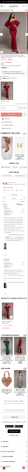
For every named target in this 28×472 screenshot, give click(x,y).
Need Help (5, 441)
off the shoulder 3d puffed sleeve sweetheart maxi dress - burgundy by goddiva (7, 322)
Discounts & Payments (9, 461)
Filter (6, 204)
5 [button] (26, 52)
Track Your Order (14, 431)
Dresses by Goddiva (6, 175)
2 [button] (22, 52)
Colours (4, 78)
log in (23, 73)
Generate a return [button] (14, 435)
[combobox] (12, 10)
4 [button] (25, 52)
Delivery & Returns (8, 456)
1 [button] (21, 52)
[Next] (26, 34)
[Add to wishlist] (25, 114)
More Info (5, 446)
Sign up (18, 73)
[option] (14, 2)
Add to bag (11, 114)
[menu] (2, 6)
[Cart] (26, 6)
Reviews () (10, 59)
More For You (6, 466)
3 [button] (23, 52)
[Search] (26, 10)
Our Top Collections (8, 451)
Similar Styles (12, 78)
